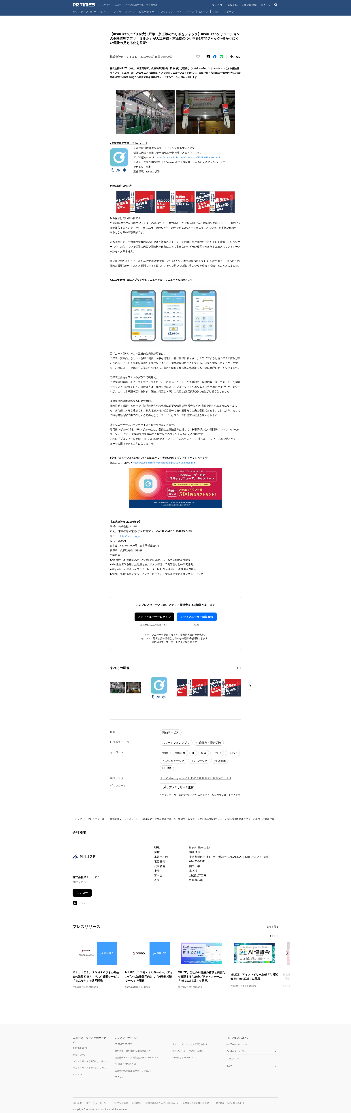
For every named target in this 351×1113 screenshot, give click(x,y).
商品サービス (170, 732)
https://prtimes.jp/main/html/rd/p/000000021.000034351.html (195, 778)
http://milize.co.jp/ (130, 536)
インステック (199, 760)
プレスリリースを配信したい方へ (89, 1067)
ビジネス (204, 11)
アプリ (117, 11)
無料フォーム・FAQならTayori (187, 1050)
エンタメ (130, 11)
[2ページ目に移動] (238, 668)
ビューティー (146, 11)
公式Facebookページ (237, 1044)
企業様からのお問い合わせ (196, 1103)
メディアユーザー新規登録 (196, 616)
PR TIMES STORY (123, 1044)
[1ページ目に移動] (237, 668)
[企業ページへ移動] (84, 857)
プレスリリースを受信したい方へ (89, 1061)
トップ (78, 819)
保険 (203, 753)
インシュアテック (173, 760)
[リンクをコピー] (238, 57)
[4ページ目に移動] (276, 936)
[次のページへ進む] (249, 686)
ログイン (265, 5)
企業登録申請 (249, 5)
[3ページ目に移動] (240, 668)
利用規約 (136, 1103)
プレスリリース (96, 819)
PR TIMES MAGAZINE (125, 1064)
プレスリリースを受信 (225, 5)
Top (75, 11)
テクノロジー (88, 11)
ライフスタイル (186, 11)
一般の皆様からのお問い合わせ (229, 1103)
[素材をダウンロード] (232, 57)
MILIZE (166, 768)
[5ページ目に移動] (277, 936)
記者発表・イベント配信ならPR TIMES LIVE (136, 1057)
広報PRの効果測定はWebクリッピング (133, 1070)
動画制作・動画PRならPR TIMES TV (132, 1050)
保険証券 (179, 753)
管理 (165, 753)
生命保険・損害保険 (208, 742)
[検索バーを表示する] (275, 4)
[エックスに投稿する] (208, 57)
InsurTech (220, 760)
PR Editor (119, 1077)
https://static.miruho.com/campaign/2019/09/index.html (188, 157)
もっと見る (272, 926)
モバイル (105, 11)
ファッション (165, 11)
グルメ (216, 11)
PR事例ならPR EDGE (182, 1057)
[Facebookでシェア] (215, 57)
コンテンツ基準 (120, 1103)
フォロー (82, 892)
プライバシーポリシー (97, 1103)
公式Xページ (233, 1059)
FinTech (232, 753)
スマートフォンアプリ (176, 742)
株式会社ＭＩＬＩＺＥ (122, 819)
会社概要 (77, 1103)
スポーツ (229, 11)
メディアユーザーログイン (154, 616)
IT (193, 753)
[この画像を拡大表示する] (125, 688)
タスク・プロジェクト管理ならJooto (190, 1044)
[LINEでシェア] (221, 57)
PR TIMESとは (80, 1048)
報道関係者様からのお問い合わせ (162, 1103)
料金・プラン (79, 1054)
